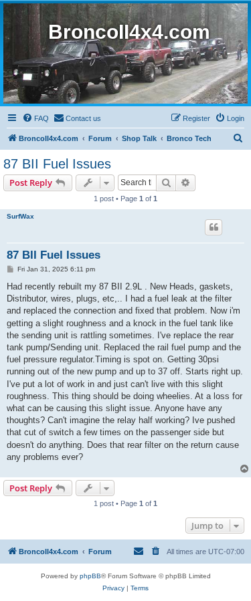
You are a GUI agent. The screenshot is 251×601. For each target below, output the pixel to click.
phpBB (90, 576)
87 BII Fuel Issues (57, 163)
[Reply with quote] (213, 227)
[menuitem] (35, 118)
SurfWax (20, 216)
